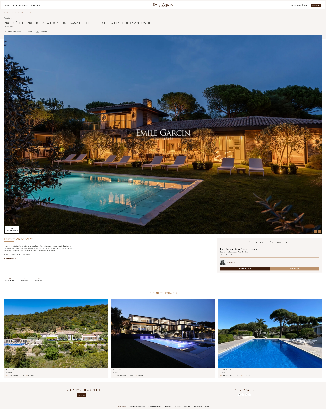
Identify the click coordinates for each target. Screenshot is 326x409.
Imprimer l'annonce (9, 280)
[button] (315, 231)
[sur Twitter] (246, 394)
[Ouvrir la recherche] (286, 5)
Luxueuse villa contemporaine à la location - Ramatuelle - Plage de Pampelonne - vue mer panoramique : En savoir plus (163, 338)
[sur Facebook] (242, 394)
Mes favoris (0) (296, 5)
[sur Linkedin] (249, 394)
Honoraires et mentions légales (137, 406)
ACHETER (7, 5)
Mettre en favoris (38, 280)
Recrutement (187, 406)
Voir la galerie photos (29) (12, 230)
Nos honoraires (10, 259)
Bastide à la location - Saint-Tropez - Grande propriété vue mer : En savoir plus (56, 338)
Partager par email (24, 280)
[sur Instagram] (239, 394)
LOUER (13, 5)
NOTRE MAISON (34, 5)
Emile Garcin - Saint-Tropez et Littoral (239, 249)
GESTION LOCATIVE (24, 5)
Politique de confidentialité (155, 406)
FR (305, 5)
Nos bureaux (178, 406)
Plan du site (168, 406)
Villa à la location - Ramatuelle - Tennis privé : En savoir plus (270, 338)
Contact (207, 406)
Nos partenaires (198, 406)
